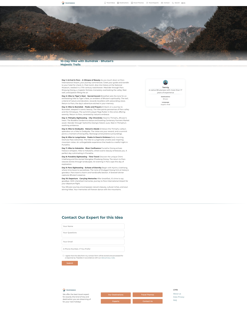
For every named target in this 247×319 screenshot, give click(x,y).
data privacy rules (108, 258)
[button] (123, 3)
